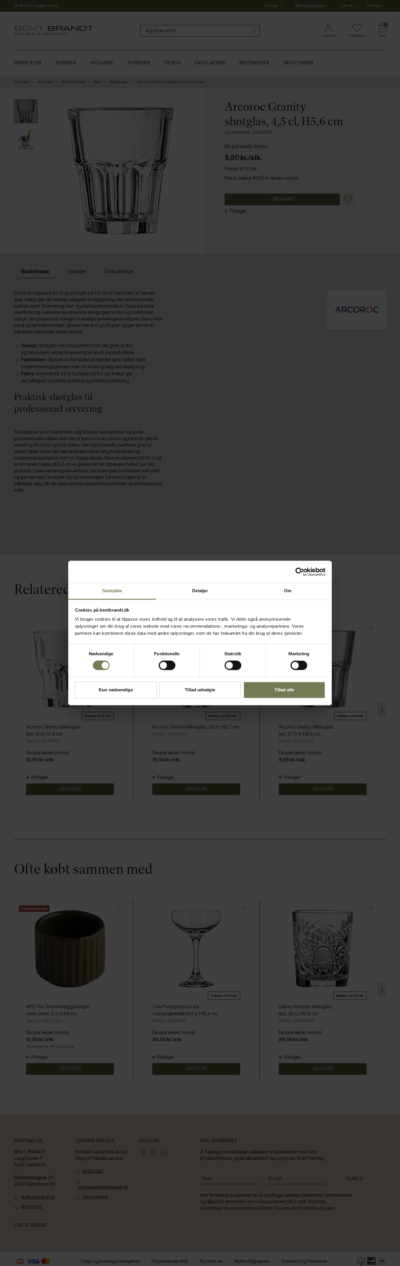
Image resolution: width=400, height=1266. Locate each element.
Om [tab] (287, 590)
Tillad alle (284, 689)
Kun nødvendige (116, 689)
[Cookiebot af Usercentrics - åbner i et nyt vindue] (299, 571)
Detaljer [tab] (200, 590)
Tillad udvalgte (200, 689)
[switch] (167, 665)
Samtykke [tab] (112, 590)
